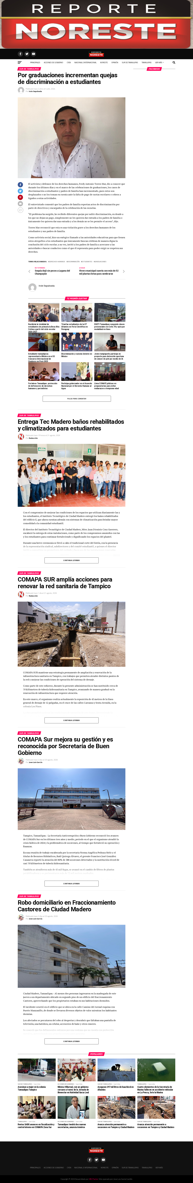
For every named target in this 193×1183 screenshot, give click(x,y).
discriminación (73, 261)
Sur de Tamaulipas (130, 62)
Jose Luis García (35, 762)
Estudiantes (87, 261)
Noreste (104, 62)
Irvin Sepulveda (35, 91)
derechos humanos (57, 261)
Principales (35, 62)
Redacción (33, 438)
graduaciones (100, 261)
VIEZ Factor (93, 1179)
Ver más (158, 62)
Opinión (114, 62)
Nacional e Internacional (85, 62)
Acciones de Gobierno (53, 62)
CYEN (69, 62)
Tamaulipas (147, 62)
